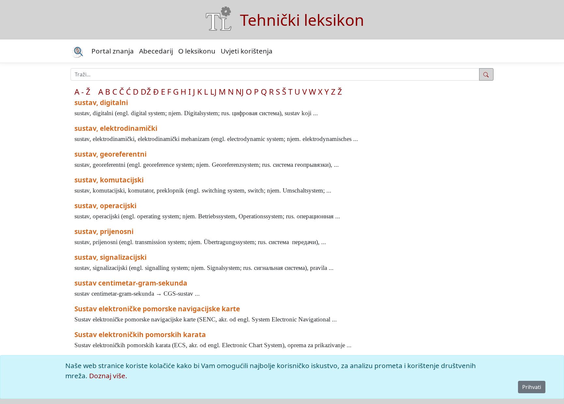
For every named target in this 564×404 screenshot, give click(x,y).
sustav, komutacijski (109, 179)
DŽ (146, 91)
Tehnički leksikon (302, 19)
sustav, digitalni (101, 102)
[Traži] (486, 74)
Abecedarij (156, 50)
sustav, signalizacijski (110, 257)
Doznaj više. (108, 375)
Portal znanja (112, 50)
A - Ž (82, 91)
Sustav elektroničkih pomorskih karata (140, 334)
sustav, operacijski (105, 205)
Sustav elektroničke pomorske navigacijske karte (157, 308)
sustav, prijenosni (103, 231)
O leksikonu (196, 50)
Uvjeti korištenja (247, 50)
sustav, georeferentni (110, 154)
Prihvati (531, 387)
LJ (213, 91)
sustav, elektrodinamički (115, 128)
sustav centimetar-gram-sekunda (130, 282)
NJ (240, 91)
